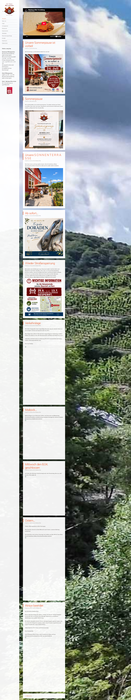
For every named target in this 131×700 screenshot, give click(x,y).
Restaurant (4, 28)
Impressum (4, 40)
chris (36, 48)
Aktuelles (4, 18)
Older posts (28, 696)
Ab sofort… (31, 213)
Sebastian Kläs (38, 160)
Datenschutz (5, 43)
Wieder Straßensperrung (40, 263)
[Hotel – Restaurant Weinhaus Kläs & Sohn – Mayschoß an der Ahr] (9, 9)
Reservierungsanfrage (7, 35)
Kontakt (3, 38)
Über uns (4, 21)
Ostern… (30, 520)
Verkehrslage (33, 323)
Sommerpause (34, 99)
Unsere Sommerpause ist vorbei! (40, 44)
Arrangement (5, 26)
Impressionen (5, 31)
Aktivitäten (4, 33)
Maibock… (31, 410)
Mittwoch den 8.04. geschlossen (36, 465)
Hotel (3, 23)
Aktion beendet (34, 605)
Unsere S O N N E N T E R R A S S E (43, 156)
